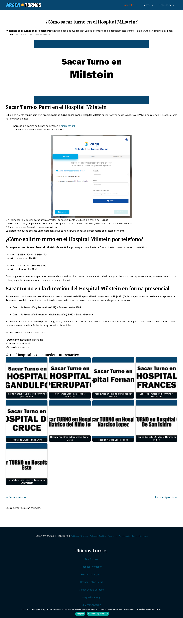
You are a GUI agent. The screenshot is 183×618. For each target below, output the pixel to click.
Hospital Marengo (91, 597)
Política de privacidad (98, 614)
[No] (179, 611)
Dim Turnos (91, 559)
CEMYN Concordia (91, 604)
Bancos (147, 5)
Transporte (165, 5)
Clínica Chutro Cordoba (91, 589)
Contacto (144, 536)
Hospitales (128, 5)
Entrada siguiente (166, 497)
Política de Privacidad (79, 536)
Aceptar (80, 614)
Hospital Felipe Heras (91, 582)
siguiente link (68, 125)
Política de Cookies (98, 536)
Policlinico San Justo (91, 574)
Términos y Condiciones (128, 536)
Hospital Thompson (91, 566)
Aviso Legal (112, 536)
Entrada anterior (16, 497)
